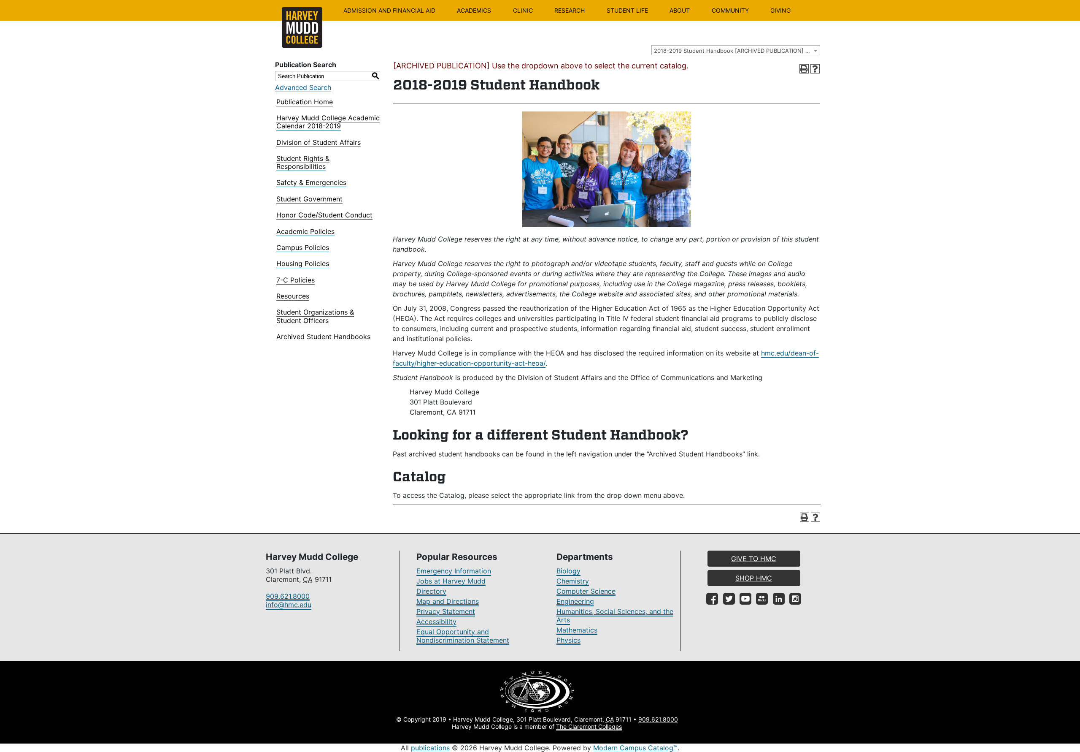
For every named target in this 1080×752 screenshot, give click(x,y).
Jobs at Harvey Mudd (451, 581)
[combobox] (735, 50)
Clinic (523, 10)
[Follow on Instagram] (795, 599)
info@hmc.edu (288, 604)
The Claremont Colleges (589, 726)
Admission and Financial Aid (389, 10)
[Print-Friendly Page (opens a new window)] (804, 68)
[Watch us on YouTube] (745, 599)
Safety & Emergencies (311, 182)
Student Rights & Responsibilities (302, 162)
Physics (568, 640)
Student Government (309, 199)
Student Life (627, 10)
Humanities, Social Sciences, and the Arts (614, 615)
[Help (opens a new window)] (815, 68)
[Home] (302, 27)
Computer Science (586, 591)
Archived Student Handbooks (323, 336)
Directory (431, 591)
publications (430, 748)
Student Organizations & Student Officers (315, 316)
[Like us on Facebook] (712, 599)
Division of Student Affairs (318, 142)
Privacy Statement (445, 611)
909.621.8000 (288, 596)
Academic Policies (305, 231)
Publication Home (304, 102)
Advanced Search (303, 87)
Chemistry (572, 581)
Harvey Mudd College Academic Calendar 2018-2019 (328, 122)
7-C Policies (295, 280)
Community (730, 10)
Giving (780, 10)
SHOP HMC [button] (753, 578)
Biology (568, 571)
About (680, 10)
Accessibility (436, 621)
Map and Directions (447, 601)
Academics (474, 10)
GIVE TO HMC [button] (753, 558)
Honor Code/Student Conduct (324, 215)
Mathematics (576, 630)
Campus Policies (302, 247)
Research (569, 10)
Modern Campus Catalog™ (635, 748)
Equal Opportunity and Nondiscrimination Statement (462, 635)
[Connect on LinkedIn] (779, 599)
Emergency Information (453, 571)
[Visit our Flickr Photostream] (762, 599)
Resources (292, 296)
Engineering (575, 601)
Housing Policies (302, 263)
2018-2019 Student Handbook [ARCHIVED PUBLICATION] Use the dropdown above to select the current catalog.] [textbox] (737, 50)
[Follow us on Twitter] (729, 599)
